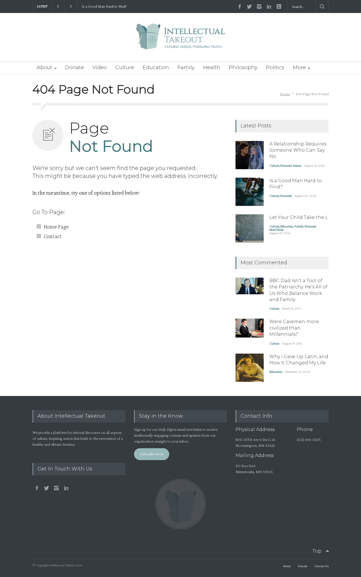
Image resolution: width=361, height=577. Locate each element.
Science (297, 165)
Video (100, 67)
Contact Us (321, 566)
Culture (124, 67)
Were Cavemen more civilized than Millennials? (294, 328)
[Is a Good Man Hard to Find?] (249, 192)
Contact (52, 236)
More (299, 67)
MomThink (276, 230)
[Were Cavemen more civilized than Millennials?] (249, 328)
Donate (74, 67)
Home (285, 94)
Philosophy (243, 67)
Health (211, 67)
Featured (286, 165)
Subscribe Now (152, 454)
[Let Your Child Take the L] (249, 228)
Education (156, 67)
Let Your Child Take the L (298, 217)
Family (186, 67)
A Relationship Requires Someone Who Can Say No (297, 150)
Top (317, 551)
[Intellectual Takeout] (180, 40)
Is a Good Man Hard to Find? (104, 6)
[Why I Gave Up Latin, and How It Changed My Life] (249, 368)
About (44, 67)
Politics (275, 67)
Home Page (56, 226)
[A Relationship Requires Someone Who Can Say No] (249, 155)
